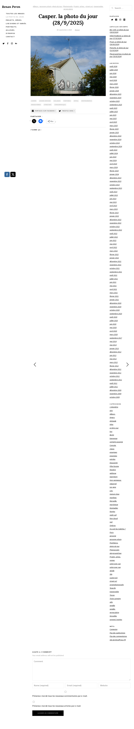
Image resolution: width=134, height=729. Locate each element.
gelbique (113, 473)
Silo (111, 574)
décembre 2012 (115, 352)
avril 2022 (113, 247)
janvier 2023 (114, 216)
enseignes (113, 452)
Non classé (114, 518)
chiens (112, 449)
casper (33, 101)
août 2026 (113, 66)
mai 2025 (113, 118)
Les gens (113, 487)
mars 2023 (114, 209)
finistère (113, 470)
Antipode (113, 421)
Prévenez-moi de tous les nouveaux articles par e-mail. (56, 706)
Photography (68, 6)
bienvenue (113, 438)
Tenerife (113, 588)
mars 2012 (114, 362)
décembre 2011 (115, 369)
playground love (115, 553)
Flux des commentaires (118, 636)
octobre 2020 (115, 310)
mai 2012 (113, 359)
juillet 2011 (114, 387)
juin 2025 (113, 115)
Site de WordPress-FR (118, 640)
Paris (112, 532)
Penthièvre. (114, 543)
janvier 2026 (114, 91)
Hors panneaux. (115, 480)
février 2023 (114, 212)
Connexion (113, 629)
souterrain (114, 578)
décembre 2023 (115, 178)
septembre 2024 (116, 146)
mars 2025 (114, 125)
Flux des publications (117, 633)
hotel (76, 101)
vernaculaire (68, 9)
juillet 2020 (114, 320)
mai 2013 (113, 345)
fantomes (67, 101)
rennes (112, 560)
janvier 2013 (114, 348)
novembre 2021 (115, 265)
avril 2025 (113, 122)
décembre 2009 (115, 390)
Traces (112, 595)
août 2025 (113, 108)
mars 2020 (114, 334)
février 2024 (114, 171)
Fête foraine (114, 466)
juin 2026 (113, 73)
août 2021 (113, 275)
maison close (114, 494)
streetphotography (117, 585)
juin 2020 (113, 324)
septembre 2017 (116, 338)
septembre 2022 (116, 230)
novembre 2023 (115, 181)
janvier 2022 (114, 258)
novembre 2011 (115, 373)
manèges (113, 497)
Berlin (112, 435)
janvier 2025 (114, 132)
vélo (111, 602)
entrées (112, 459)
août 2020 (113, 317)
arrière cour (114, 428)
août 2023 (113, 192)
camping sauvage (116, 442)
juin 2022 (113, 240)
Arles (111, 424)
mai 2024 (113, 160)
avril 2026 (113, 80)
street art (89, 6)
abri (111, 410)
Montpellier (114, 508)
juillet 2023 (114, 195)
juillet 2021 (114, 279)
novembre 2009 (115, 393)
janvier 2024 (114, 174)
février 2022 (114, 254)
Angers (112, 417)
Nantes (112, 511)
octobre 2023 (115, 185)
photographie (87, 101)
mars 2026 (114, 84)
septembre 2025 (116, 104)
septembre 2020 (116, 313)
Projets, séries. (79, 6)
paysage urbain (45, 6)
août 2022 (113, 233)
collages (57, 101)
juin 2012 (113, 355)
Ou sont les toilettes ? (118, 529)
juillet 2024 (114, 153)
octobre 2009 (115, 397)
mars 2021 (114, 292)
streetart (47, 105)
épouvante (114, 463)
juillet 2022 (114, 237)
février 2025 (114, 129)
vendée (112, 605)
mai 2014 (113, 341)
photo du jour (57, 6)
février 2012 (114, 366)
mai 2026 (113, 77)
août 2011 (113, 383)
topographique (60, 105)
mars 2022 (114, 251)
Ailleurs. (36, 6)
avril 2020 (113, 331)
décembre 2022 (115, 219)
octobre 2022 (115, 226)
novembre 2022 (115, 223)
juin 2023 (113, 198)
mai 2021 (113, 286)
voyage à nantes (116, 619)
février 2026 (114, 87)
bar (111, 431)
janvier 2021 (114, 299)
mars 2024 (114, 167)
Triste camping (115, 598)
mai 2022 (113, 244)
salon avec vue (115, 564)
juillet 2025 (114, 111)
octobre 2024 (115, 143)
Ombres (113, 525)
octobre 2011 (115, 376)
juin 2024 (113, 157)
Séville (112, 571)
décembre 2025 (115, 94)
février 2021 (114, 296)
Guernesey (114, 476)
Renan (77, 30)
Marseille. (113, 501)
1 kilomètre (114, 407)
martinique (114, 504)
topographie (98, 6)
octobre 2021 (115, 268)
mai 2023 (113, 202)
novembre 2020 (115, 307)
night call (113, 515)
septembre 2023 (116, 188)
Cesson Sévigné (45, 101)
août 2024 (113, 150)
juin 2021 (113, 282)
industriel (113, 484)
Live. (111, 490)
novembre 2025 (115, 98)
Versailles (113, 616)
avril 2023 (113, 205)
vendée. (112, 609)
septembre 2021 (116, 272)
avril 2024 (113, 164)
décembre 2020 (115, 303)
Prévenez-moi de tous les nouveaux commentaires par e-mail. (59, 696)
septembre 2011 (116, 380)
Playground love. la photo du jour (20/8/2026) (120, 55)
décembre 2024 (115, 136)
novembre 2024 (115, 139)
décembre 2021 (115, 261)
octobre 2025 (115, 101)
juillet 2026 (114, 70)
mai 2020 (113, 327)
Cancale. (113, 445)
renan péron (36, 105)
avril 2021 (113, 289)
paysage (113, 536)
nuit (111, 522)
